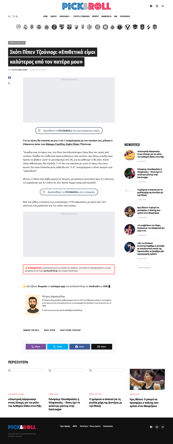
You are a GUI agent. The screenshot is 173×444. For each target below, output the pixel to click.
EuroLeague (53, 394)
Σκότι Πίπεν (72, 144)
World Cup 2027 (95, 394)
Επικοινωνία (108, 426)
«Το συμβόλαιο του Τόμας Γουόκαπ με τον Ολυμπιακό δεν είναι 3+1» (151, 228)
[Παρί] (120, 27)
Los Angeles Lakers (16, 394)
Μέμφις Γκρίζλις (55, 144)
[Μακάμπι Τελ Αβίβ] (89, 27)
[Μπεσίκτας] (155, 27)
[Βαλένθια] (32, 27)
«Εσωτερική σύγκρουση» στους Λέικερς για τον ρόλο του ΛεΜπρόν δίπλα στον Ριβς (150, 154)
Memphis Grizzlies (16, 43)
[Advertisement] (69, 100)
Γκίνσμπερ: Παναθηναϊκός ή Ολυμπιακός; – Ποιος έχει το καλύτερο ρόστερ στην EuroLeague (149, 173)
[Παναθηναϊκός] (46, 27)
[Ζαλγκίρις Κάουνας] (61, 27)
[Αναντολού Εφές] (142, 27)
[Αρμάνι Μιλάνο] (105, 27)
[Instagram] (157, 6)
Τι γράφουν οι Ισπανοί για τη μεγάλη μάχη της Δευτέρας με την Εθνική (150, 192)
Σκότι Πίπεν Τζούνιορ (70, 330)
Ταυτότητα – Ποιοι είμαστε (90, 426)
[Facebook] (151, 6)
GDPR (75, 426)
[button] (13, 16)
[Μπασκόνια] (135, 27)
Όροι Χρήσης (65, 426)
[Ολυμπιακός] (18, 27)
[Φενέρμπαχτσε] (39, 27)
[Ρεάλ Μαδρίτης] (25, 27)
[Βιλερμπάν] (148, 27)
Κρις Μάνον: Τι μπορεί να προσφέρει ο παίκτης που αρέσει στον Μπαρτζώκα (148, 210)
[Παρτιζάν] (112, 27)
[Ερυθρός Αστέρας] (76, 27)
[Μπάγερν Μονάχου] (97, 27)
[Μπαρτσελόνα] (69, 27)
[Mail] (163, 6)
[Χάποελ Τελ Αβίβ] (54, 27)
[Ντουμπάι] (83, 27)
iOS (105, 286)
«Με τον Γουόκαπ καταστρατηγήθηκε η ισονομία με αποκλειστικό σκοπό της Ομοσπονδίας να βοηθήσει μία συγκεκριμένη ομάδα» (150, 248)
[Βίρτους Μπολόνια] (127, 27)
